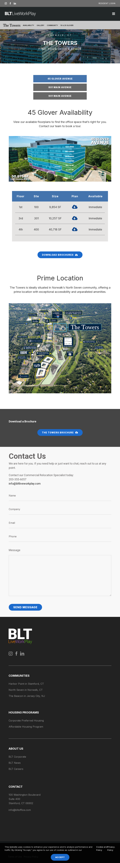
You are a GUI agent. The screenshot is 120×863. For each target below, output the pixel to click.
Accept (60, 857)
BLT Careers (16, 768)
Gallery (40, 25)
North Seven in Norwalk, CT (26, 689)
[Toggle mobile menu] (113, 13)
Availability (28, 25)
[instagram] (11, 653)
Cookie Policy (99, 848)
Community (52, 25)
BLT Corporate (17, 756)
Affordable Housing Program (26, 726)
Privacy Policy (111, 848)
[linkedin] (22, 653)
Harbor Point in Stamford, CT (26, 683)
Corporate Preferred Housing (26, 720)
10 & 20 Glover (66, 25)
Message (14, 550)
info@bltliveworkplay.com (25, 483)
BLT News (15, 762)
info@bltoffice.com (20, 809)
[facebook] (16, 653)
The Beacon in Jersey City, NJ (27, 696)
